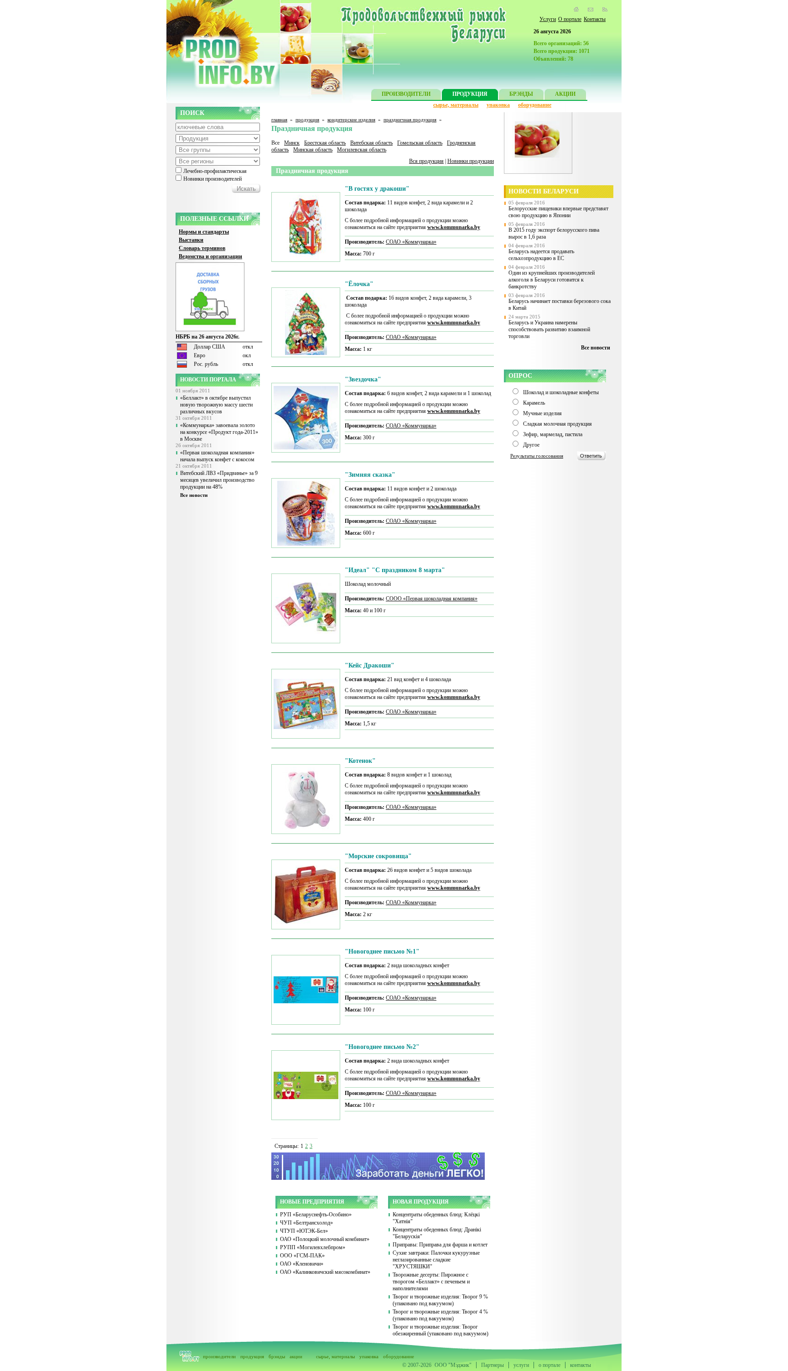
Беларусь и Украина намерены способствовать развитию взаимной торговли (549, 329)
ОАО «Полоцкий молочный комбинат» (324, 1239)
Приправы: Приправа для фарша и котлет (440, 1244)
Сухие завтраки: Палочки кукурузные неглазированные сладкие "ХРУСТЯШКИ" (436, 1260)
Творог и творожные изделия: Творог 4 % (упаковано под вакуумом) (440, 1315)
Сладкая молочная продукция (557, 424)
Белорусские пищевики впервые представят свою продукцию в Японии (558, 212)
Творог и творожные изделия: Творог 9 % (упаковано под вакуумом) (440, 1300)
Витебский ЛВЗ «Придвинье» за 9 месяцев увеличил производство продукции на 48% (219, 480)
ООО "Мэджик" (453, 1365)
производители (219, 1356)
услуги (521, 1365)
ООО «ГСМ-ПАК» (302, 1255)
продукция (307, 119)
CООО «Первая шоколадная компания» (431, 598)
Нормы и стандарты (204, 232)
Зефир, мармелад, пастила (552, 434)
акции (296, 1356)
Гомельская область (419, 143)
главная (279, 119)
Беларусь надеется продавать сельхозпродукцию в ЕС (541, 254)
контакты (580, 1365)
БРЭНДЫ (521, 94)
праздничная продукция (410, 119)
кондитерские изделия (351, 119)
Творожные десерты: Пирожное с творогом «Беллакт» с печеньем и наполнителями (431, 1282)
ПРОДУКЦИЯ (469, 94)
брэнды (277, 1356)
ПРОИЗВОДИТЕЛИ (406, 94)
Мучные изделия (542, 413)
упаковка (498, 105)
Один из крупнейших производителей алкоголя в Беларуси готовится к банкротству (551, 280)
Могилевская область (361, 149)
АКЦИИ (565, 94)
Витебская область (371, 143)
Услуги (547, 19)
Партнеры (492, 1365)
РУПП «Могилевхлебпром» (312, 1247)
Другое (531, 445)
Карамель (534, 403)
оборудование (534, 105)
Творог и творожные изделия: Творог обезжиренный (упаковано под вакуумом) (440, 1330)
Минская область (312, 149)
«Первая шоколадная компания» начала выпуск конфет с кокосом (217, 456)
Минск (292, 143)
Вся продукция (426, 161)
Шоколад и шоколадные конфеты (561, 392)
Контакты (595, 19)
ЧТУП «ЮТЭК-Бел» (304, 1231)
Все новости (193, 495)
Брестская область (325, 143)
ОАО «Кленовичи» (301, 1264)
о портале (549, 1365)
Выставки (191, 240)
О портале (569, 19)
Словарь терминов (202, 248)
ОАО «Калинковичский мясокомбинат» (325, 1272)
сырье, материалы (455, 105)
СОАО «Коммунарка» (411, 242)
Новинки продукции (470, 161)
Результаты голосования (536, 456)
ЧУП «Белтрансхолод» (306, 1223)
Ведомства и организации (210, 256)
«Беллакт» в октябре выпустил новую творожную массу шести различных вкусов (216, 405)
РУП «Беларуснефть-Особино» (316, 1214)
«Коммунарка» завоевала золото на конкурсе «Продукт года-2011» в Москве (219, 432)
